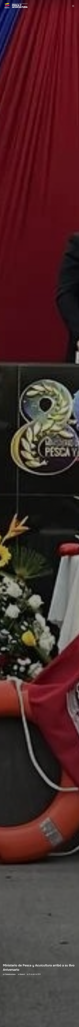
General (22, 974)
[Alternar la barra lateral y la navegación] (74, 6)
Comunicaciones (10, 974)
